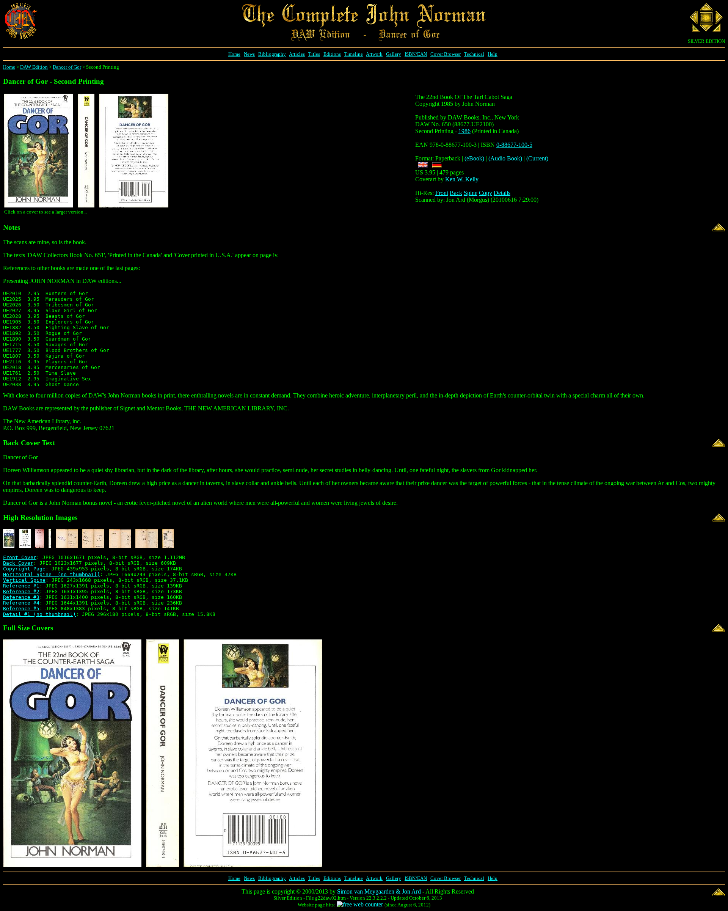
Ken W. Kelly (462, 179)
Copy (485, 193)
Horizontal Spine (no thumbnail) (51, 574)
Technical (474, 54)
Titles (314, 54)
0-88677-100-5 (514, 144)
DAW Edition (34, 67)
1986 (464, 131)
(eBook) (474, 158)
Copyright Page (24, 569)
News (249, 54)
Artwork (374, 54)
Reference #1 (21, 586)
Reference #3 (21, 597)
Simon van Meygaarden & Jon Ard (379, 891)
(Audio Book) (505, 158)
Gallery (393, 54)
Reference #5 (21, 608)
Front (441, 193)
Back (456, 193)
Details (502, 193)
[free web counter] (360, 904)
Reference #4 (21, 603)
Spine (470, 193)
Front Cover (19, 557)
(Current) (537, 158)
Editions (332, 54)
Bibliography (272, 54)
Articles (297, 54)
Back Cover (18, 563)
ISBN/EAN (416, 54)
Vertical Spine (24, 580)
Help (492, 54)
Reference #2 (21, 591)
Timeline (353, 54)
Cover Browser (445, 54)
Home (234, 54)
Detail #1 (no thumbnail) (39, 614)
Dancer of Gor (67, 67)
